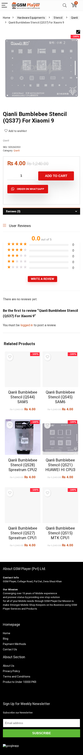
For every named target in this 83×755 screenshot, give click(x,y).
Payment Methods (14, 644)
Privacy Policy (11, 671)
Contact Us (10, 649)
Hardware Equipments (31, 17)
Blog (5, 638)
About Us (8, 665)
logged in (27, 325)
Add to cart (56, 176)
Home (6, 17)
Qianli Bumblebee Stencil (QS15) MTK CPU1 (60, 533)
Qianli (74, 17)
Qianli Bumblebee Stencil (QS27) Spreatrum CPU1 (22, 533)
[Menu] (4, 5)
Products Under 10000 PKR (19, 681)
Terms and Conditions (16, 676)
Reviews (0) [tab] (13, 211)
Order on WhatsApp (30, 189)
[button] (78, 32)
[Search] (64, 5)
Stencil (58, 17)
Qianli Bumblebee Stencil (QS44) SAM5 (22, 397)
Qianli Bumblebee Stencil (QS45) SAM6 (60, 397)
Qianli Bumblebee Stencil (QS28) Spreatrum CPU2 (22, 465)
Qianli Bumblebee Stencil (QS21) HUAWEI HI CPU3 (60, 465)
